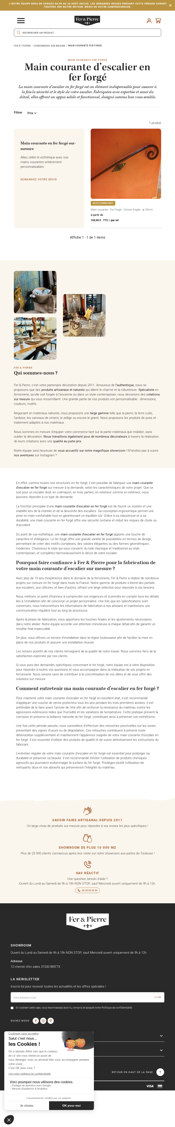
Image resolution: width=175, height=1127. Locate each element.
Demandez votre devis (38, 179)
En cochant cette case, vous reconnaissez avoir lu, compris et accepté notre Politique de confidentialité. (74, 1007)
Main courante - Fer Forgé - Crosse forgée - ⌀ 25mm (122, 209)
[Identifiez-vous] (149, 20)
